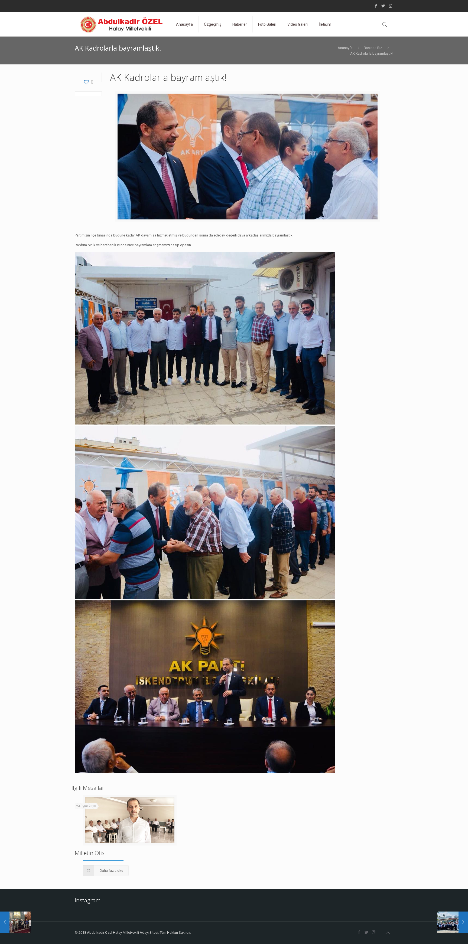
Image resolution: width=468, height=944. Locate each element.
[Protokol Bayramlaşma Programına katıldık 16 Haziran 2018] (452, 922)
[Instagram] (390, 6)
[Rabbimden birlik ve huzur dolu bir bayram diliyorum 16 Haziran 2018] (15, 922)
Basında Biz (373, 48)
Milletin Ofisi (90, 853)
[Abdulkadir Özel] (121, 24)
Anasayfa (345, 48)
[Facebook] (376, 6)
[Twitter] (383, 6)
